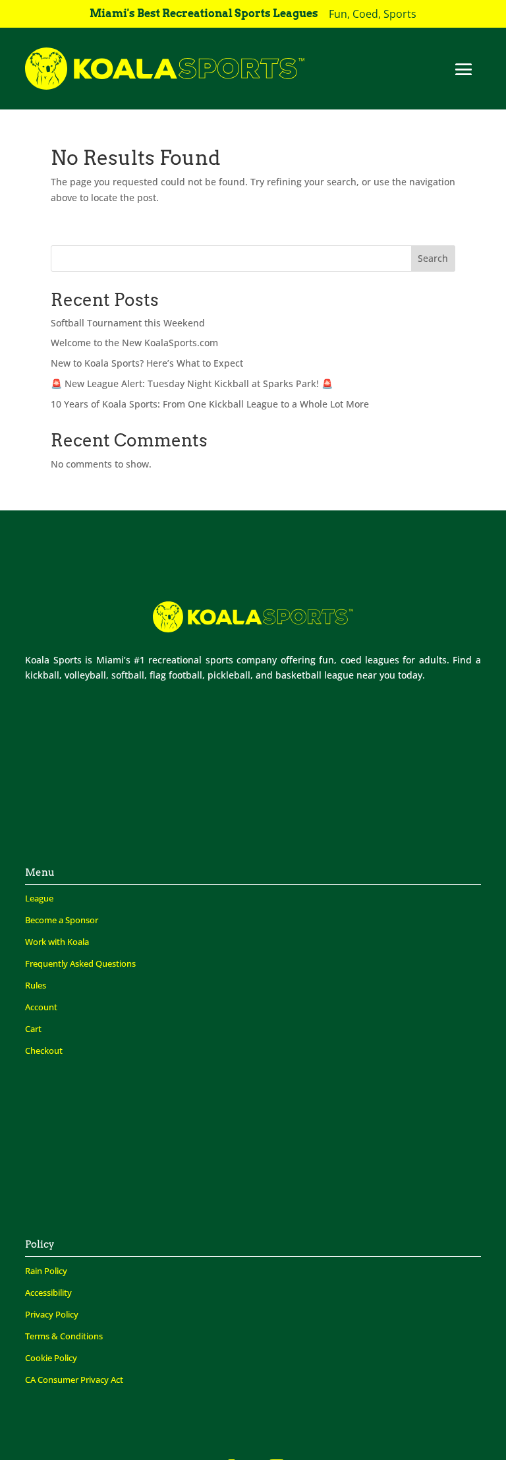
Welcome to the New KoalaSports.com (134, 342)
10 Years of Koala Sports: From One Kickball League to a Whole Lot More (210, 404)
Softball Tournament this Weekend (128, 323)
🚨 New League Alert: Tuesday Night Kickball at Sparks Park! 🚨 (192, 383)
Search (433, 258)
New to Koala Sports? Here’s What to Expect (147, 363)
